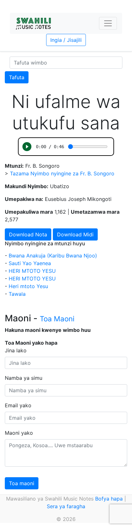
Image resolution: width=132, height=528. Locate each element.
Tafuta (16, 77)
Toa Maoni (57, 318)
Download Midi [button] (75, 234)
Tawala (17, 294)
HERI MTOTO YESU (32, 271)
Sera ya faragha (66, 506)
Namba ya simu (23, 378)
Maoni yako (19, 433)
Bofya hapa (109, 498)
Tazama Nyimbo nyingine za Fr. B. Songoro (62, 173)
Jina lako (16, 350)
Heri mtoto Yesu (28, 286)
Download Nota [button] (28, 234)
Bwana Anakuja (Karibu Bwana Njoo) (53, 255)
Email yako (18, 405)
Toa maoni (21, 483)
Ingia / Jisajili (66, 40)
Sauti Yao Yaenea (30, 263)
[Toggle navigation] (108, 23)
